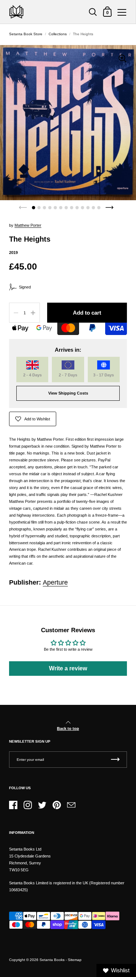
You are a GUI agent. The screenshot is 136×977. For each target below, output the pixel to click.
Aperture (55, 582)
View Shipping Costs (68, 393)
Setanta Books (52, 960)
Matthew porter (28, 225)
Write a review (68, 668)
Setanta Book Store (25, 34)
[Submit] (115, 759)
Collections (58, 34)
